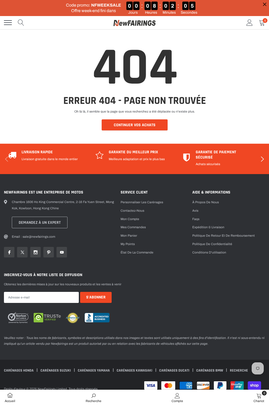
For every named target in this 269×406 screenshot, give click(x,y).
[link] (9, 252)
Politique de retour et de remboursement (223, 235)
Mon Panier (129, 235)
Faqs (195, 219)
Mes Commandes (133, 227)
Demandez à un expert (40, 222)
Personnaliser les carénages (142, 202)
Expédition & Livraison (208, 227)
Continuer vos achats (135, 125)
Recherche (239, 370)
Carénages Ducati (174, 370)
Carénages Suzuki (56, 370)
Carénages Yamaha (94, 370)
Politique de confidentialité (212, 244)
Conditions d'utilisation (209, 252)
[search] (21, 22)
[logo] (134, 22)
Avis (195, 210)
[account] (249, 22)
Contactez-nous (132, 210)
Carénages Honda (19, 370)
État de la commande (137, 252)
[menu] (8, 23)
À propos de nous (205, 202)
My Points (128, 244)
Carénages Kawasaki (135, 370)
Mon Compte (130, 219)
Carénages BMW (210, 370)
